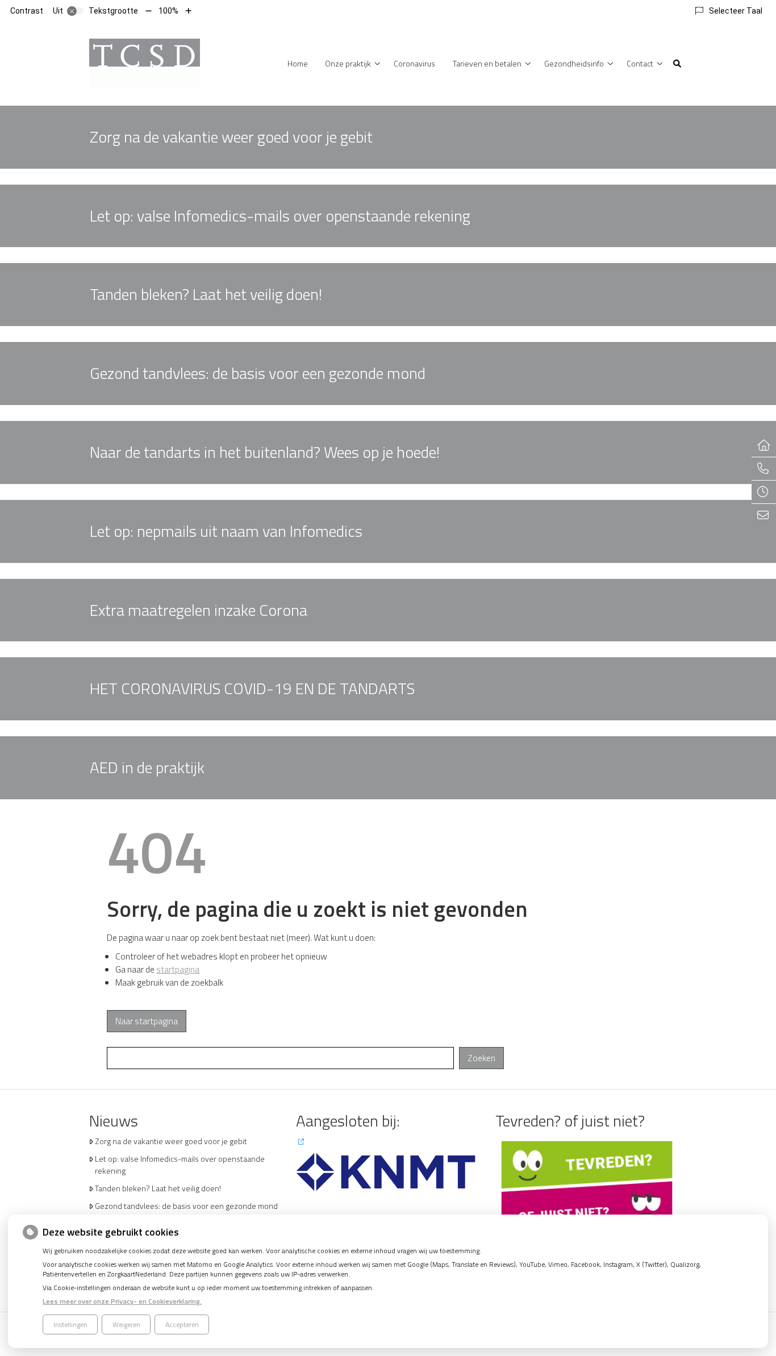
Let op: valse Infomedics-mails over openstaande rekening (180, 1164)
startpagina (177, 969)
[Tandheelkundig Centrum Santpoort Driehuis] (144, 62)
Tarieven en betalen (487, 63)
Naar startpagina (146, 1021)
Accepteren (182, 1324)
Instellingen (70, 1324)
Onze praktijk (348, 63)
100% (168, 10)
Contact (640, 63)
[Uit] (75, 10)
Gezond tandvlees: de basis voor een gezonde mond (186, 1206)
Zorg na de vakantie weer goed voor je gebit (171, 1141)
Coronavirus (414, 63)
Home (297, 63)
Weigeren (126, 1324)
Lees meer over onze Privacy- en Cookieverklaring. (122, 1301)
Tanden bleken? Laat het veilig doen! (158, 1188)
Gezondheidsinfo (574, 63)
